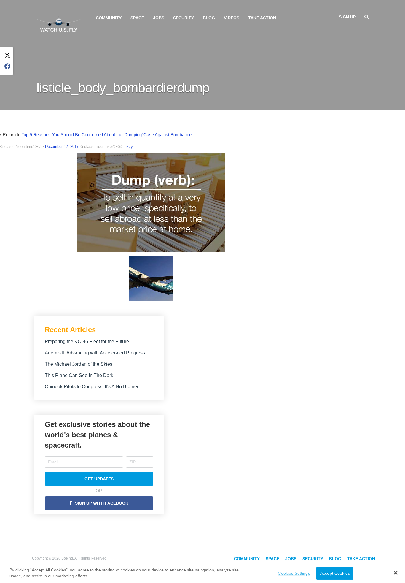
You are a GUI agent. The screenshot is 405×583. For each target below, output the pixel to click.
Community (109, 17)
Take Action (262, 17)
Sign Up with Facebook (101, 503)
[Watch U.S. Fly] (58, 23)
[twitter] (7, 55)
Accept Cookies (335, 573)
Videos (231, 17)
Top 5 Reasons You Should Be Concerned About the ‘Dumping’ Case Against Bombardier (107, 134)
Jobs (158, 17)
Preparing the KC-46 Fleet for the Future (87, 341)
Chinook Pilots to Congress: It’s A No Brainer (91, 386)
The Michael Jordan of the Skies (78, 364)
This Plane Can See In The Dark (79, 375)
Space (137, 17)
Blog (209, 17)
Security (183, 17)
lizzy (129, 146)
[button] (396, 572)
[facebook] (7, 66)
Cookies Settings (294, 573)
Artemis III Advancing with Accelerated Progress (95, 352)
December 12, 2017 (62, 146)
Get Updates (99, 478)
